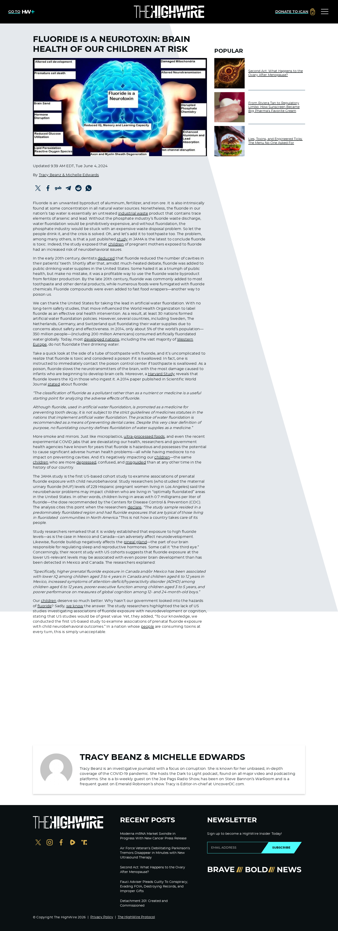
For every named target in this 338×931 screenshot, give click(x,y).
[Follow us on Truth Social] (84, 843)
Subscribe (281, 847)
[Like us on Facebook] (61, 843)
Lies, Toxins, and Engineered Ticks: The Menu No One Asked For (275, 141)
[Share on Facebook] (48, 188)
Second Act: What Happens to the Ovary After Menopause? (275, 73)
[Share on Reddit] (78, 188)
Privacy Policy (101, 917)
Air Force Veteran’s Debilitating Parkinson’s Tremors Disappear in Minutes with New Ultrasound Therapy (155, 853)
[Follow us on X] (38, 843)
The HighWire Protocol (136, 917)
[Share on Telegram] (68, 188)
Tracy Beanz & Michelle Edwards (69, 175)
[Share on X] (38, 188)
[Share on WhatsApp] (88, 188)
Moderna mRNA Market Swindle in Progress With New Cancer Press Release (153, 836)
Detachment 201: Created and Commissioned (144, 903)
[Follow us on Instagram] (49, 843)
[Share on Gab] (58, 188)
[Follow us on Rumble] (72, 843)
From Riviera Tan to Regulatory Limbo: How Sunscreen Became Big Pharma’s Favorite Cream (274, 107)
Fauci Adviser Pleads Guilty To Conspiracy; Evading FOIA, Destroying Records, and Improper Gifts (154, 886)
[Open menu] (325, 12)
